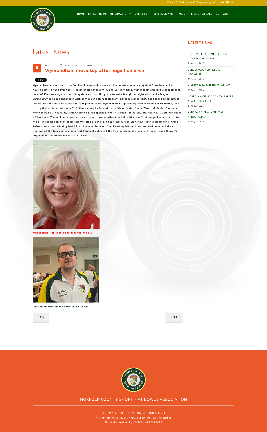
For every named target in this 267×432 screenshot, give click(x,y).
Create (161, 413)
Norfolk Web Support (147, 422)
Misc (182, 14)
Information (119, 14)
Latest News (97, 14)
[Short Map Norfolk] (133, 379)
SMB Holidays (163, 14)
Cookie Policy (124, 413)
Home (81, 14)
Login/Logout (145, 413)
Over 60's (141, 14)
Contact (222, 14)
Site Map (107, 413)
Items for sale (201, 14)
